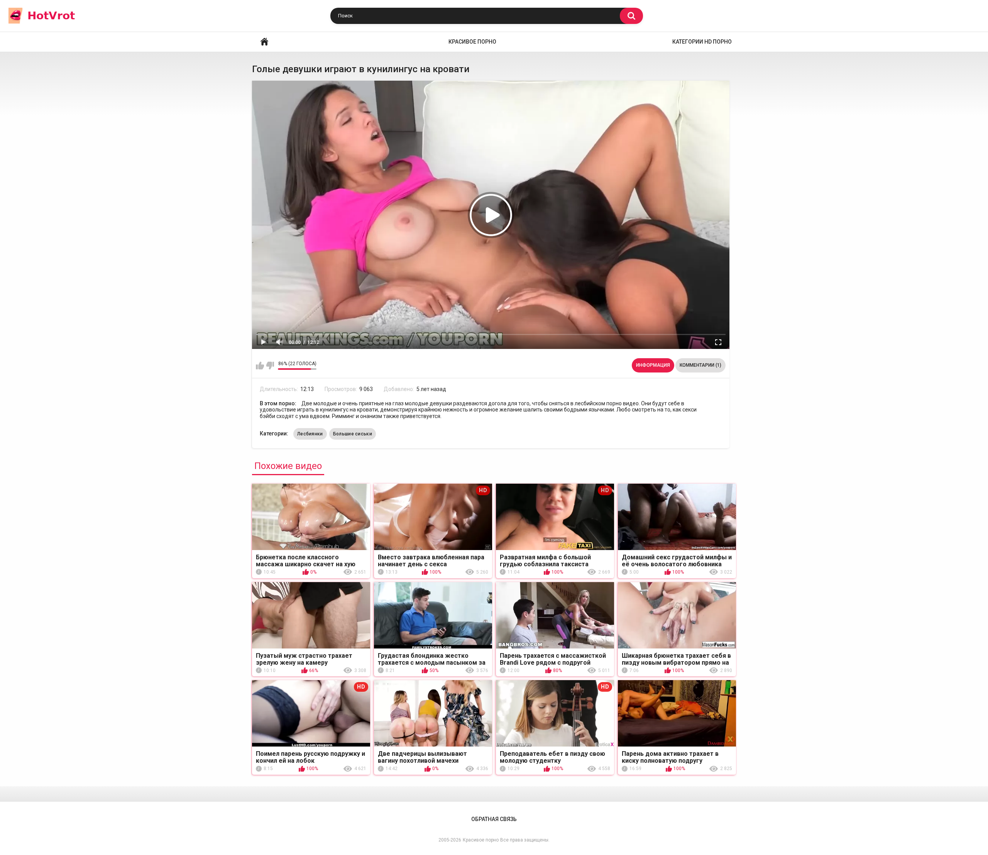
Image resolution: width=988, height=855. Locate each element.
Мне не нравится (270, 365)
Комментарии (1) (700, 365)
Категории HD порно (702, 42)
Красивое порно (472, 42)
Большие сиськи (352, 434)
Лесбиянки (310, 434)
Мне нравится (260, 365)
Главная (264, 42)
